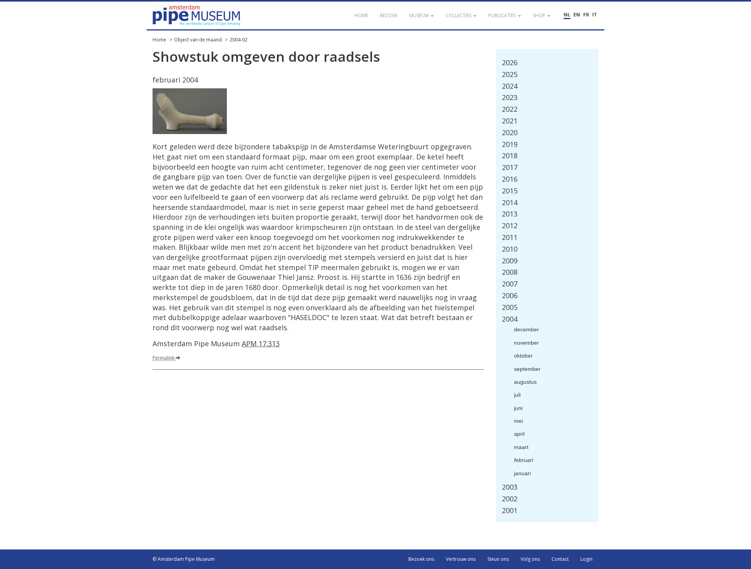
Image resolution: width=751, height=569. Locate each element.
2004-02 (239, 39)
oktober (523, 355)
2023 (509, 97)
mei (518, 421)
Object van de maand (198, 39)
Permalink (164, 357)
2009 (509, 260)
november (526, 343)
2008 (509, 272)
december (526, 329)
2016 (509, 179)
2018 (509, 155)
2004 (509, 319)
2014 (509, 202)
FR (586, 14)
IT (594, 14)
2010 (509, 249)
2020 (509, 132)
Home (159, 39)
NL (567, 14)
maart (521, 447)
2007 (509, 283)
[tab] (547, 63)
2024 (509, 86)
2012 (509, 225)
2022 (509, 109)
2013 (509, 213)
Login (586, 559)
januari (522, 473)
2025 (509, 74)
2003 (509, 487)
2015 (509, 190)
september (527, 369)
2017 (509, 167)
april (519, 434)
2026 (509, 62)
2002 (509, 498)
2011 (509, 237)
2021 (509, 120)
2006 (509, 295)
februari (523, 460)
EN (576, 14)
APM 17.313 (261, 343)
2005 (509, 307)
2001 (509, 510)
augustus (525, 382)
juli (517, 395)
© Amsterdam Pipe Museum (184, 559)
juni (518, 408)
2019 (509, 144)
